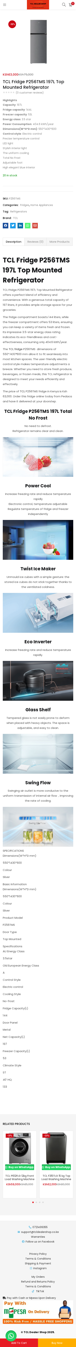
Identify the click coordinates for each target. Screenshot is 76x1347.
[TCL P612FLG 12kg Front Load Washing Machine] (19, 1147)
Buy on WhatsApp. (21, 1167)
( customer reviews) (30, 92)
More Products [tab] (60, 242)
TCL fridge (16, 349)
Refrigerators (18, 211)
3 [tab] (39, 1202)
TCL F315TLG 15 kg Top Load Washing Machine (56, 1177)
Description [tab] (13, 242)
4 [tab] (43, 1202)
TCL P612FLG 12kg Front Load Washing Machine (19, 1177)
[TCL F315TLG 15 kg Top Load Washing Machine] (56, 1147)
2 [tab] (36, 1202)
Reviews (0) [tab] (35, 242)
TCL (15, 218)
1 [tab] (33, 1202)
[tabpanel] (19, 1164)
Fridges (24, 205)
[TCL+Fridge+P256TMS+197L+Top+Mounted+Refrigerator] (13, 225)
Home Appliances (41, 205)
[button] (70, 4)
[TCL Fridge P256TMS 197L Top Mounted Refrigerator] (5, 225)
